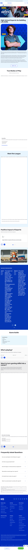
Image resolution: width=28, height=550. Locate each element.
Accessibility (21, 545)
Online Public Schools (22, 517)
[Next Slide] (4, 244)
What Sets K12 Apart (3, 506)
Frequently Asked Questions (13, 504)
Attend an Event (3, 511)
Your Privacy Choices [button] (10, 545)
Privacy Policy (5, 545)
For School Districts (21, 527)
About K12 (2, 504)
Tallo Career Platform (21, 530)
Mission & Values (12, 520)
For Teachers (20, 528)
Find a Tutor (20, 522)
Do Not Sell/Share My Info (17, 545)
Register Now (14, 65)
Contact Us (11, 511)
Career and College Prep (22, 519)
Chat (10, 509)
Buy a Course (20, 520)
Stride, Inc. (11, 517)
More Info (7, 548)
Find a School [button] (2, 517)
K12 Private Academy (3, 512)
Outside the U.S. (21, 509)
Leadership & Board (12, 522)
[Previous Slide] (2, 244)
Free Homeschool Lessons (22, 525)
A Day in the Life (3, 509)
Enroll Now (21, 548)
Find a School (20, 504)
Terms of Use (2, 545)
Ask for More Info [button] (12, 506)
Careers (11, 525)
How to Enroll (20, 506)
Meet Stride (11, 519)
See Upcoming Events (4, 145)
